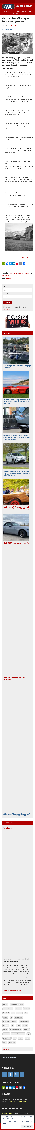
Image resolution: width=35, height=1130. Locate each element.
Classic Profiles (13, 273)
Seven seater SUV (7, 1008)
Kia (13, 1013)
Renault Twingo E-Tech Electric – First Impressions (14, 678)
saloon (5, 1029)
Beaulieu (19, 1013)
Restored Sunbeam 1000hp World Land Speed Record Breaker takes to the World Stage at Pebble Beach (16, 401)
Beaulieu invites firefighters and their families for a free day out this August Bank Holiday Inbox (16, 509)
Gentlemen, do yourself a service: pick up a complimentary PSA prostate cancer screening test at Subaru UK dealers (16, 437)
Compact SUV (18, 1017)
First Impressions (24, 1021)
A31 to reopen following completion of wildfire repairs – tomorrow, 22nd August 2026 (17, 815)
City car (5, 1004)
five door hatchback (15, 1029)
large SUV (26, 1029)
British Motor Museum (18, 1034)
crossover (18, 1008)
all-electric (12, 1042)
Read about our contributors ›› (12, 991)
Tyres (4, 1042)
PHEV (26, 1013)
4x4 (12, 1025)
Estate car (6, 1034)
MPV (28, 1034)
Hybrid (27, 1038)
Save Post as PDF (27, 257)
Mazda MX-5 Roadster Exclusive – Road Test (16, 543)
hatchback (6, 1013)
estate (25, 1025)
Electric (5, 1017)
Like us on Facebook (9, 1057)
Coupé (18, 1025)
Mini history (8, 278)
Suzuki (20, 1038)
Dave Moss (5, 275)
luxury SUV (27, 1008)
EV (11, 1017)
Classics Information (25, 273)
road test (5, 1025)
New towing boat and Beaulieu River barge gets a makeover (17, 367)
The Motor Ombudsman (16, 1004)
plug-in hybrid (7, 1038)
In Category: (6, 293)
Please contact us (7, 1113)
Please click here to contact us (17, 1101)
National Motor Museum (9, 1021)
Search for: (6, 286)
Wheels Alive (17, 6)
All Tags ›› (6, 1049)
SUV (15, 1038)
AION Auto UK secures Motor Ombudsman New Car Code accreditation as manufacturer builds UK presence (16, 473)
